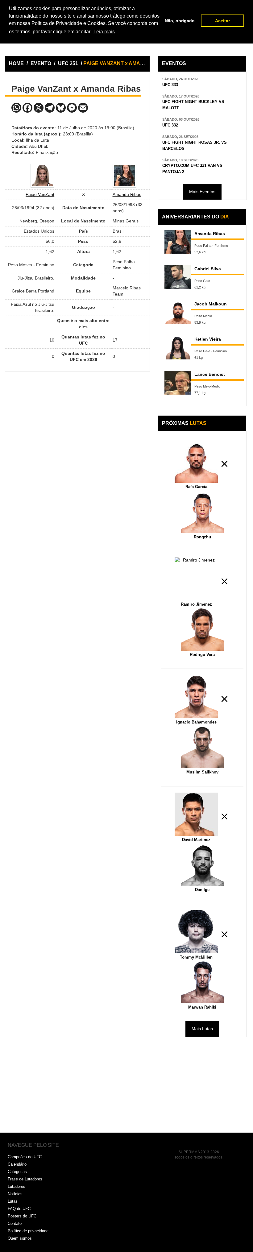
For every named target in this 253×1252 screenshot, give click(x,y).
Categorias (17, 1171)
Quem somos (20, 1238)
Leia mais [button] (104, 31)
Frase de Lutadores (25, 1179)
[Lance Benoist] (178, 383)
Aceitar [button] (222, 20)
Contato (15, 1223)
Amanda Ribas (127, 194)
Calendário (17, 1164)
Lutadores (16, 1186)
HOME (16, 63)
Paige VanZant (40, 194)
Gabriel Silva (207, 268)
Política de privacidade (28, 1231)
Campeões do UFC (25, 1157)
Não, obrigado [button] (180, 20)
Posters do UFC (22, 1216)
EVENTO (41, 63)
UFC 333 (170, 85)
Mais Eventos (202, 191)
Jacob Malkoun (210, 303)
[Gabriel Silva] (178, 277)
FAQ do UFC (19, 1208)
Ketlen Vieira (207, 339)
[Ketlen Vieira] (178, 347)
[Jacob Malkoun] (178, 312)
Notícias (15, 1194)
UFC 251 (68, 63)
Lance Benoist (209, 374)
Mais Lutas (202, 1028)
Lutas (13, 1201)
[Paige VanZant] (42, 175)
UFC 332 (170, 125)
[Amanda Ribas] (124, 175)
